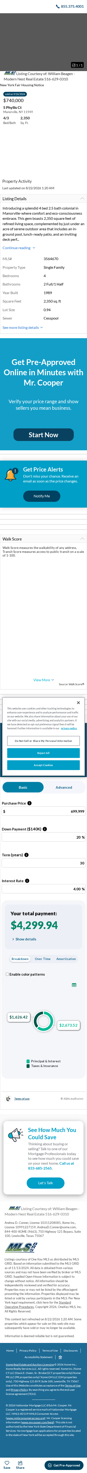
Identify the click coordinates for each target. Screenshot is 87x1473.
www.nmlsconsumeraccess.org (26, 1418)
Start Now (43, 435)
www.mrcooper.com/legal (37, 1422)
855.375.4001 (72, 6)
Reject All (43, 752)
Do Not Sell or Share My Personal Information (43, 740)
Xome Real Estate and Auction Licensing (30, 1364)
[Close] (78, 703)
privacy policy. (69, 728)
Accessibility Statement (38, 1357)
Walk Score (12, 539)
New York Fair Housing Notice (22, 85)
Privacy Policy (27, 1350)
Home (10, 1350)
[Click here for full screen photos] (81, 19)
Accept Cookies (43, 765)
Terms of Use (50, 1350)
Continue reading (17, 247)
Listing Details (14, 198)
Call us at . (51, 1165)
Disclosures (71, 1350)
